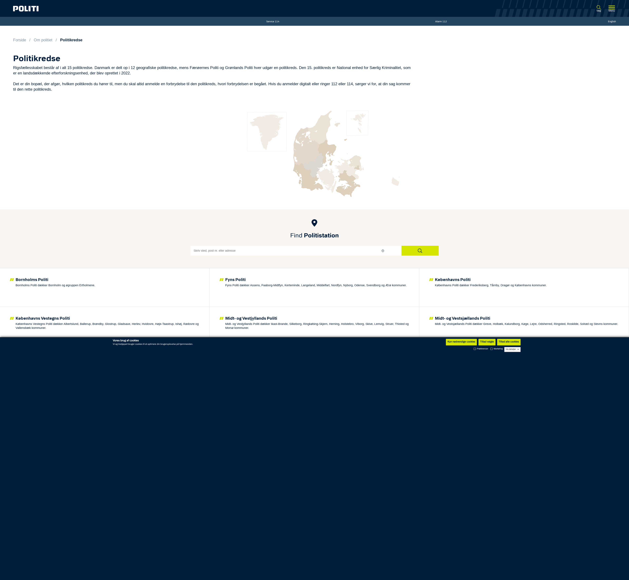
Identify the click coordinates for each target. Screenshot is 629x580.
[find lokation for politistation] (382, 251)
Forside (19, 40)
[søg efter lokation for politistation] (420, 251)
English (612, 22)
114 (277, 22)
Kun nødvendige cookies (461, 342)
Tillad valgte (487, 342)
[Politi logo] (137, 8)
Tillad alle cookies (509, 342)
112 (444, 22)
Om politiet (43, 40)
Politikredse (71, 40)
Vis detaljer (511, 349)
